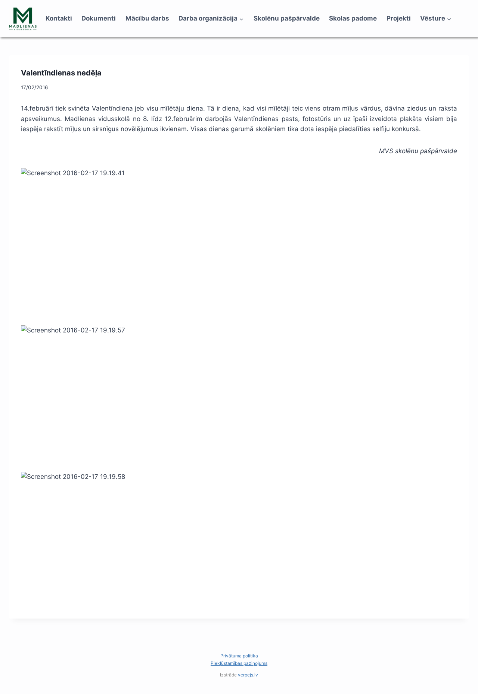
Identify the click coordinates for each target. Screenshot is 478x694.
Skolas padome (353, 18)
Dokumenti (98, 18)
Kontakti (59, 18)
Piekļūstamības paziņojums (239, 663)
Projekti (399, 18)
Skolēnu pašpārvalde (287, 18)
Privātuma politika (239, 656)
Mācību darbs (147, 18)
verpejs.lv (248, 675)
